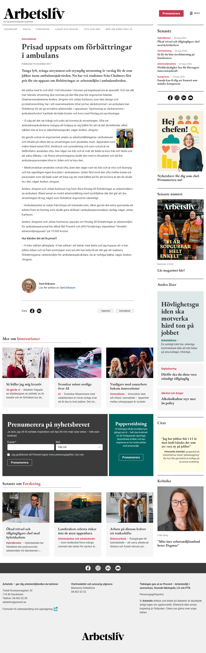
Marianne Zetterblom (83, 587)
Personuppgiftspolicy (152, 594)
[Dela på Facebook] (32, 311)
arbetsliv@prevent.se (14, 602)
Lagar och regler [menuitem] (66, 29)
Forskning (32, 483)
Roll (58, 442)
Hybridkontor (164, 38)
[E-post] (190, 97)
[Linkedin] (183, 97)
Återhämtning (164, 51)
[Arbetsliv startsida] (103, 636)
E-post (11, 442)
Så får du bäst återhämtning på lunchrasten (176, 56)
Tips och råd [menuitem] (92, 29)
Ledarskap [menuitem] (11, 29)
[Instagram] (177, 97)
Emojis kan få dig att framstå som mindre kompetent (177, 81)
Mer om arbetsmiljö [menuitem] (119, 29)
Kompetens (163, 76)
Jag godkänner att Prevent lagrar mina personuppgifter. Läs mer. (47, 454)
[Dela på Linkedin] (39, 311)
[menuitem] (78, 13)
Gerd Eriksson (67, 287)
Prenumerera (171, 13)
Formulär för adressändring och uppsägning (28, 609)
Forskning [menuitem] (43, 29)
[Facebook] (170, 97)
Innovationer (29, 39)
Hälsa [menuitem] (27, 29)
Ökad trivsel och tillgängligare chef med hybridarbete (178, 43)
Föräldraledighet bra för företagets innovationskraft (178, 69)
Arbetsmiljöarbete (167, 64)
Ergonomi (106, 311)
